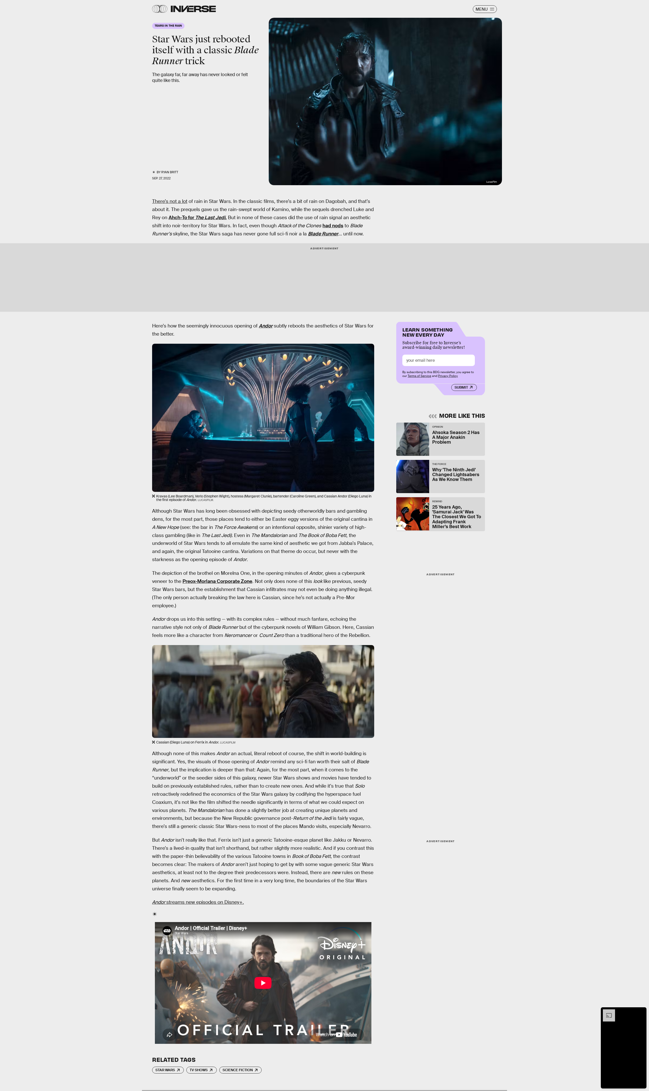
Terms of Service (419, 376)
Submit (461, 387)
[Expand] (606, 1012)
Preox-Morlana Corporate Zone (217, 581)
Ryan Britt (169, 172)
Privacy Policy (448, 376)
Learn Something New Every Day (427, 331)
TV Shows (199, 1070)
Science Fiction (238, 1070)
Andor (266, 326)
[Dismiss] (641, 1012)
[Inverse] (193, 9)
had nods (332, 225)
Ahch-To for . (198, 217)
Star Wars (165, 1070)
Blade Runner (323, 234)
